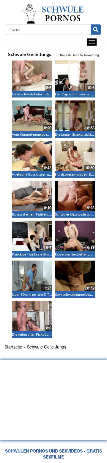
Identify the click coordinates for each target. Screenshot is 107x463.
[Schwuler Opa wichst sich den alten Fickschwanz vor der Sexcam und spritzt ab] (75, 196)
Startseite (13, 347)
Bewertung (91, 55)
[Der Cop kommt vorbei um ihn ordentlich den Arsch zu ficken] (75, 76)
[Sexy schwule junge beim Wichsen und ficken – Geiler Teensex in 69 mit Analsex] (75, 276)
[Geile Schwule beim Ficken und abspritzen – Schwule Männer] (32, 76)
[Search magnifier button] (96, 29)
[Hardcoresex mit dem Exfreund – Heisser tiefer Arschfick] (75, 156)
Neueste (66, 55)
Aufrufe (78, 55)
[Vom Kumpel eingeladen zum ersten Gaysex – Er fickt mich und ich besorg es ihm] (32, 115)
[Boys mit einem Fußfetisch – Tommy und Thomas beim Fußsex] (32, 196)
